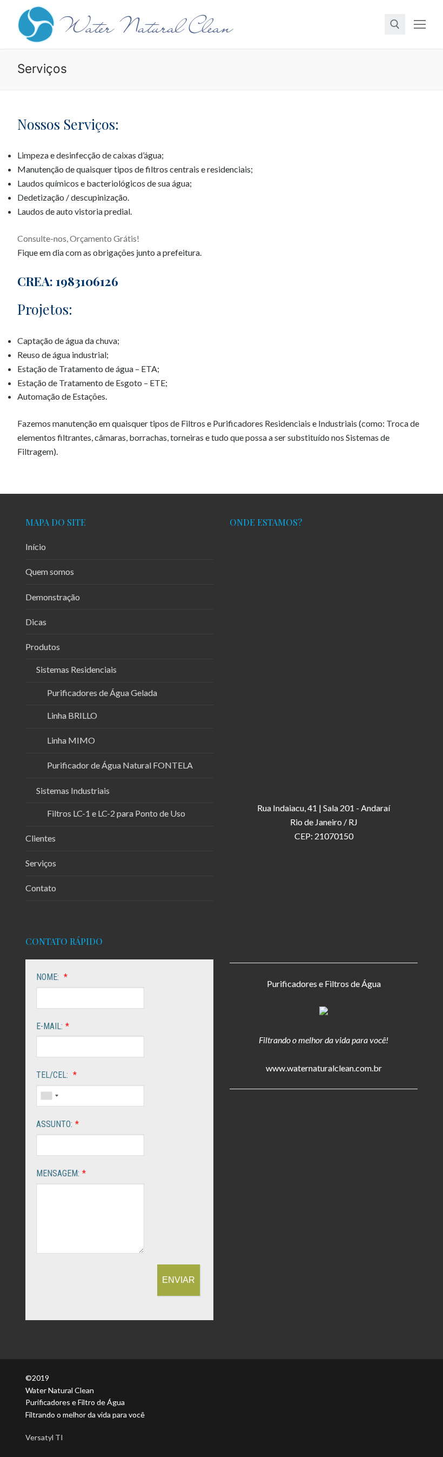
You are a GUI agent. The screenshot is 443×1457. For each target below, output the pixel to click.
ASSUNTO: (54, 1124)
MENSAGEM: (57, 1173)
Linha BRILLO (72, 715)
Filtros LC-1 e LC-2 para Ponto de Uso (116, 813)
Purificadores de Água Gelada (102, 692)
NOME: (48, 977)
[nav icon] (420, 24)
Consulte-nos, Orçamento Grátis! (78, 238)
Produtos (42, 646)
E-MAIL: (49, 1026)
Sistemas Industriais (73, 790)
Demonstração (52, 597)
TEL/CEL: (53, 1075)
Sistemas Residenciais (76, 669)
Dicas (35, 622)
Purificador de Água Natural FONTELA (120, 765)
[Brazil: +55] (49, 1095)
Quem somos (49, 571)
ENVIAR (178, 1279)
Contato (40, 888)
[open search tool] (395, 24)
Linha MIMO (71, 740)
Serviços (40, 863)
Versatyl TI (44, 1437)
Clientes (40, 838)
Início (35, 546)
